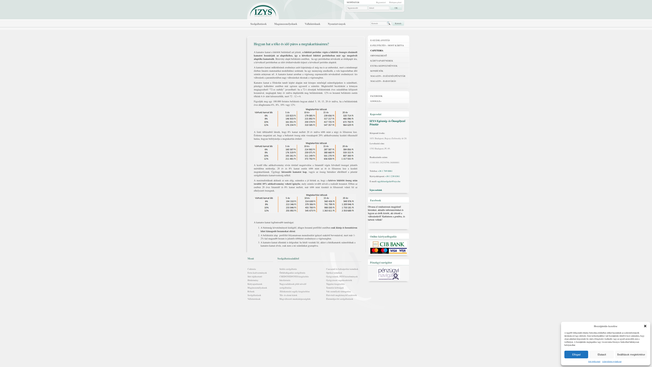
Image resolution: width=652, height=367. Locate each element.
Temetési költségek (335, 287)
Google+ (375, 101)
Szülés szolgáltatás (288, 268)
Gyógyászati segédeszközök (339, 280)
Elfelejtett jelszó (395, 2)
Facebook (376, 96)
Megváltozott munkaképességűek (295, 298)
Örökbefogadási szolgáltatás (292, 272)
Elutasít (602, 354)
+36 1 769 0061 (385, 170)
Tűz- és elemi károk (288, 295)
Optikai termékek (334, 272)
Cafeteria (252, 268)
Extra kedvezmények (257, 272)
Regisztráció (381, 2)
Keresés (398, 23)
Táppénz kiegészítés (335, 283)
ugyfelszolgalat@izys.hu (388, 181)
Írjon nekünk (376, 189)
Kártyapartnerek (255, 283)
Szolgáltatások (258, 24)
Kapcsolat (375, 114)
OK (396, 7)
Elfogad (576, 354)
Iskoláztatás (284, 280)
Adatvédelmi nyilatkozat (611, 361)
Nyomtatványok (337, 24)
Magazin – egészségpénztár (387, 75)
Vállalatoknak (312, 24)
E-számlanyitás (380, 40)
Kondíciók (376, 70)
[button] (645, 326)
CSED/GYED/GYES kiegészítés (294, 276)
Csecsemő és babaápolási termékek (342, 268)
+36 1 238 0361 (392, 176)
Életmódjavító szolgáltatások (339, 298)
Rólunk (251, 291)
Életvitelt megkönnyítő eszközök (341, 295)
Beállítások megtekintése (631, 354)
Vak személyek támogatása (338, 291)
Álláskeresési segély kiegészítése (294, 291)
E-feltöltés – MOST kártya (387, 45)
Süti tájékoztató (594, 361)
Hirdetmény (253, 280)
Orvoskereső (378, 55)
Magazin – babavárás (383, 81)
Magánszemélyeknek (285, 24)
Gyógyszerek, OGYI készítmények (342, 276)
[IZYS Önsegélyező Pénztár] (263, 10)
